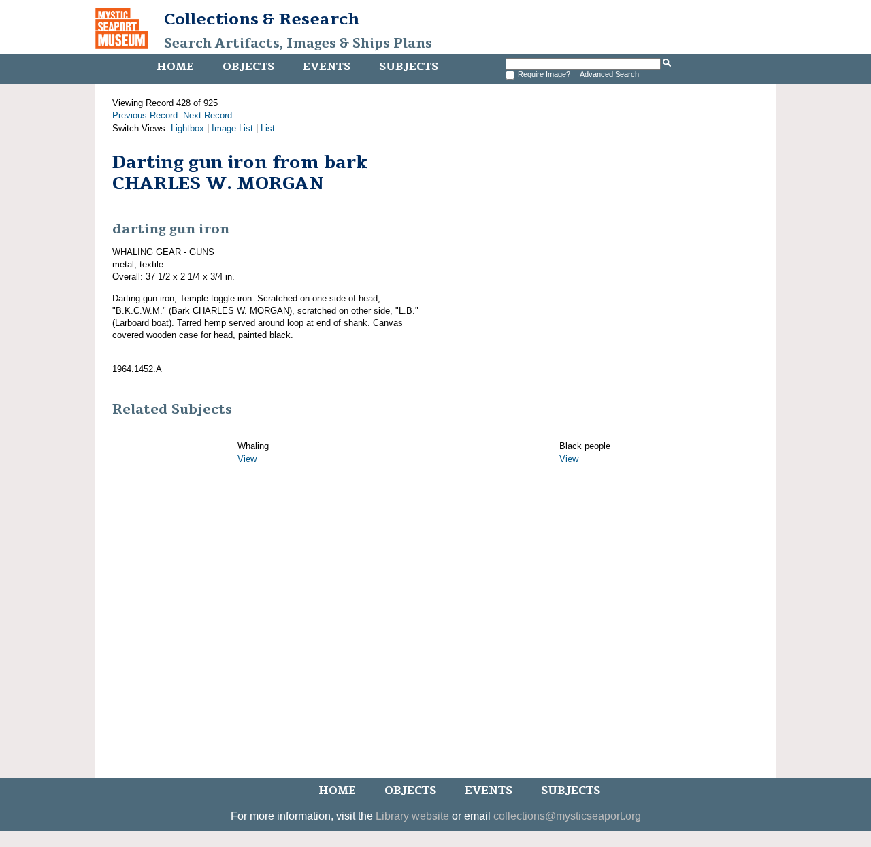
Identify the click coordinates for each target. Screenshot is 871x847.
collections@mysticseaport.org (567, 816)
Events (326, 66)
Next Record (207, 115)
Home (175, 66)
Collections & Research (261, 19)
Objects (248, 66)
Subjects (408, 66)
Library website (412, 816)
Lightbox (187, 128)
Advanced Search (609, 74)
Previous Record (145, 115)
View (247, 459)
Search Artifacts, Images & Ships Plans (298, 43)
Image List (232, 128)
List (268, 128)
